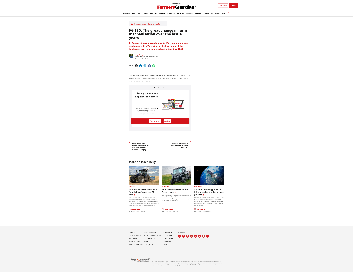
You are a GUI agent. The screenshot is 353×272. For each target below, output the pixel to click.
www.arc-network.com (212, 265)
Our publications (150, 238)
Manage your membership (153, 235)
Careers (207, 13)
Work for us (133, 238)
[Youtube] (199, 236)
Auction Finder (169, 238)
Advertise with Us (176, 3)
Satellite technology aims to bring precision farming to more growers (209, 192)
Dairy (139, 13)
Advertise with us (135, 235)
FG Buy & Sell (148, 245)
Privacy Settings (134, 241)
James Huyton (169, 209)
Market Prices (153, 13)
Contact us (167, 241)
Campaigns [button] (198, 13)
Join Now (167, 121)
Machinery (162, 13)
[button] (229, 13)
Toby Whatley (139, 55)
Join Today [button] (223, 5)
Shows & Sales (180, 13)
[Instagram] (191, 236)
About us (132, 232)
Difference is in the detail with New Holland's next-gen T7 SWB (143, 192)
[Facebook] (187, 236)
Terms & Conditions (136, 245)
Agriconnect (168, 232)
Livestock (145, 13)
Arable (133, 13)
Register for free (155, 121)
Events (146, 241)
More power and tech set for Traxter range (175, 191)
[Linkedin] (195, 236)
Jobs (212, 13)
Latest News (126, 13)
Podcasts (217, 13)
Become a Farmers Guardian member (147, 24)
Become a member (150, 232)
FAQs (165, 245)
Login (233, 5)
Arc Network (168, 235)
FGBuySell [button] (189, 13)
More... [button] (224, 13)
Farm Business (171, 13)
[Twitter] (179, 236)
